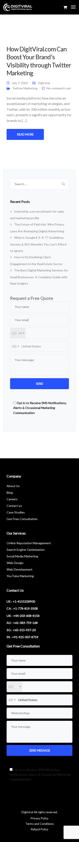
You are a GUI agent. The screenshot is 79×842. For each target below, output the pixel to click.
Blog (10, 492)
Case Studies (16, 512)
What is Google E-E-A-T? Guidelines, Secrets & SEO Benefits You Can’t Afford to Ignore (38, 244)
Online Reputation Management (29, 543)
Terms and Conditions (39, 824)
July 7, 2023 (20, 83)
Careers (12, 499)
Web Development (19, 569)
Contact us (14, 506)
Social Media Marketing (22, 556)
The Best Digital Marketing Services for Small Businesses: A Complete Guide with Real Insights (39, 276)
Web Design (15, 563)
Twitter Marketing (25, 88)
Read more (25, 134)
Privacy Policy (39, 818)
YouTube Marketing (20, 576)
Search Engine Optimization (26, 549)
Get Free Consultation (22, 519)
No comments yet (59, 88)
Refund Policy (39, 829)
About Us (13, 486)
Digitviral (44, 83)
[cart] (65, 7)
